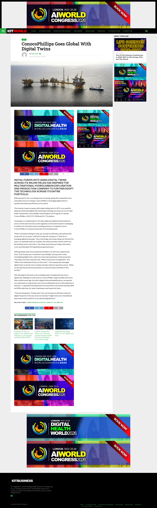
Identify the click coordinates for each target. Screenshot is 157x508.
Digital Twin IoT (46, 302)
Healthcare (90, 31)
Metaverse (78, 31)
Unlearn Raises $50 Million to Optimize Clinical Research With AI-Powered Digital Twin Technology (43, 335)
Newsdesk (34, 53)
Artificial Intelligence (62, 31)
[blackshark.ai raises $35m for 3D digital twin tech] (64, 329)
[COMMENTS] (63, 173)
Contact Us (127, 31)
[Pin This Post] (44, 173)
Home (33, 31)
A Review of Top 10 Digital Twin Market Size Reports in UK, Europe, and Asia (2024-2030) (23, 334)
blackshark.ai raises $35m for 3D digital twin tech (64, 333)
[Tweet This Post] (34, 173)
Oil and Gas (58, 302)
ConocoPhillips (33, 302)
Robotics (101, 31)
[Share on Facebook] (24, 173)
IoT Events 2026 (45, 31)
